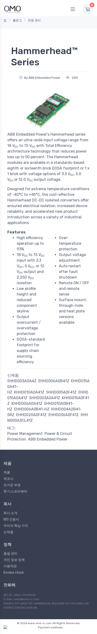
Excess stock (14, 573)
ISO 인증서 (11, 519)
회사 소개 (10, 513)
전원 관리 (34, 20)
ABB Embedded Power (48, 439)
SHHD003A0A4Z (21, 381)
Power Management (25, 433)
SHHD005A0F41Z (61, 392)
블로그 (17, 20)
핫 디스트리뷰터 (15, 491)
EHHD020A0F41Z (31, 415)
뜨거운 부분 (12, 485)
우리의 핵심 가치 (16, 526)
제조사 (8, 479)
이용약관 (10, 566)
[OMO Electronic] (12, 9)
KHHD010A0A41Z (29, 392)
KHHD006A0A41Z (27, 403)
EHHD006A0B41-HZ (31, 409)
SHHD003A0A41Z (44, 398)
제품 (7, 472)
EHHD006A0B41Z (53, 381)
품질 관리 (10, 553)
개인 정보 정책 (14, 560)
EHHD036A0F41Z (63, 415)
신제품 (8, 532)
